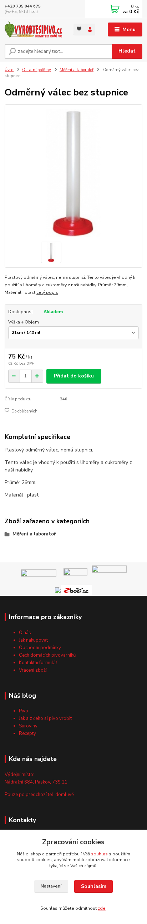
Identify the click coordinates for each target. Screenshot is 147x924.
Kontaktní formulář (38, 662)
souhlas (99, 854)
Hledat (127, 51)
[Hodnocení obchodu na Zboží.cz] (76, 590)
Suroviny (28, 726)
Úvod (9, 70)
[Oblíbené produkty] (79, 29)
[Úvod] (33, 29)
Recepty (27, 733)
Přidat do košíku (74, 375)
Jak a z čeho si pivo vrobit (45, 718)
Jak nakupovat (33, 640)
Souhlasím (93, 886)
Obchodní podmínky (40, 647)
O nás (25, 632)
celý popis (47, 292)
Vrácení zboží (33, 670)
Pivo (23, 711)
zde (102, 908)
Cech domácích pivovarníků (47, 655)
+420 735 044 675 (23, 6)
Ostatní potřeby (36, 70)
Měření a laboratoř (76, 70)
